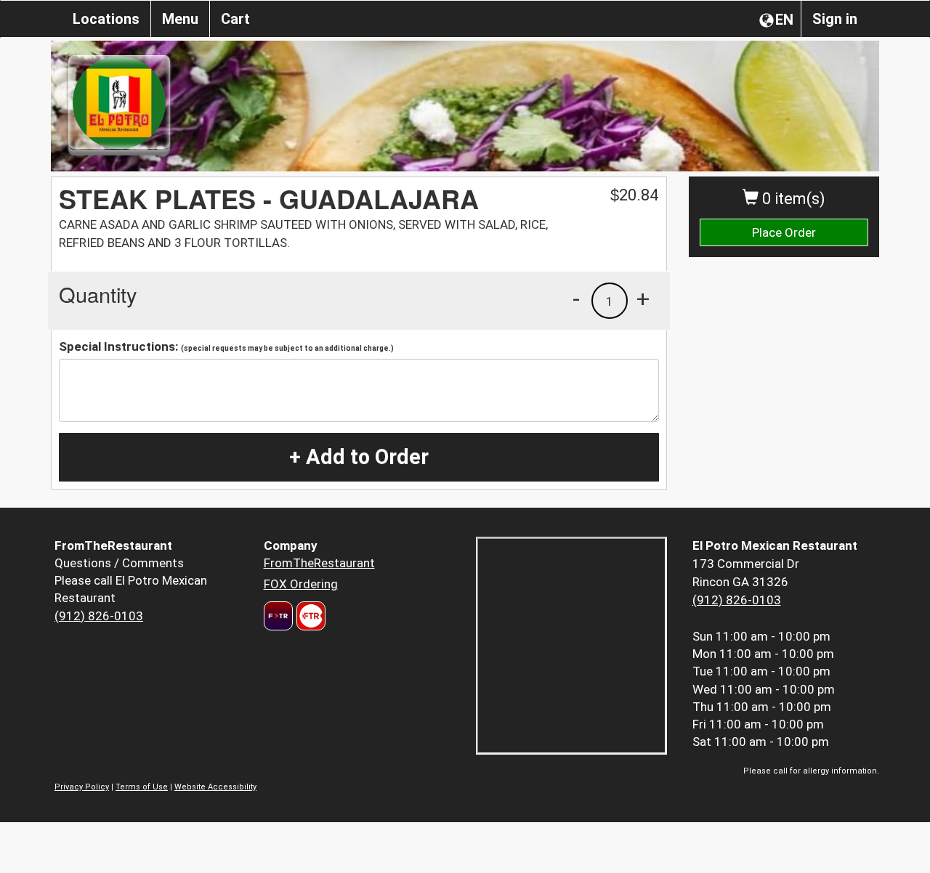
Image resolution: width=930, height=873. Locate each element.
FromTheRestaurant (319, 563)
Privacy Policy (81, 787)
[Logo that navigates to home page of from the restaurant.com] (278, 615)
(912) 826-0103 (98, 616)
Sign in (834, 19)
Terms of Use (142, 787)
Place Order (784, 232)
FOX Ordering (301, 584)
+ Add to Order (359, 456)
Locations (106, 19)
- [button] (576, 298)
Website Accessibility (215, 787)
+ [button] (643, 298)
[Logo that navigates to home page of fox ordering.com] (309, 615)
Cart (235, 19)
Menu (180, 19)
